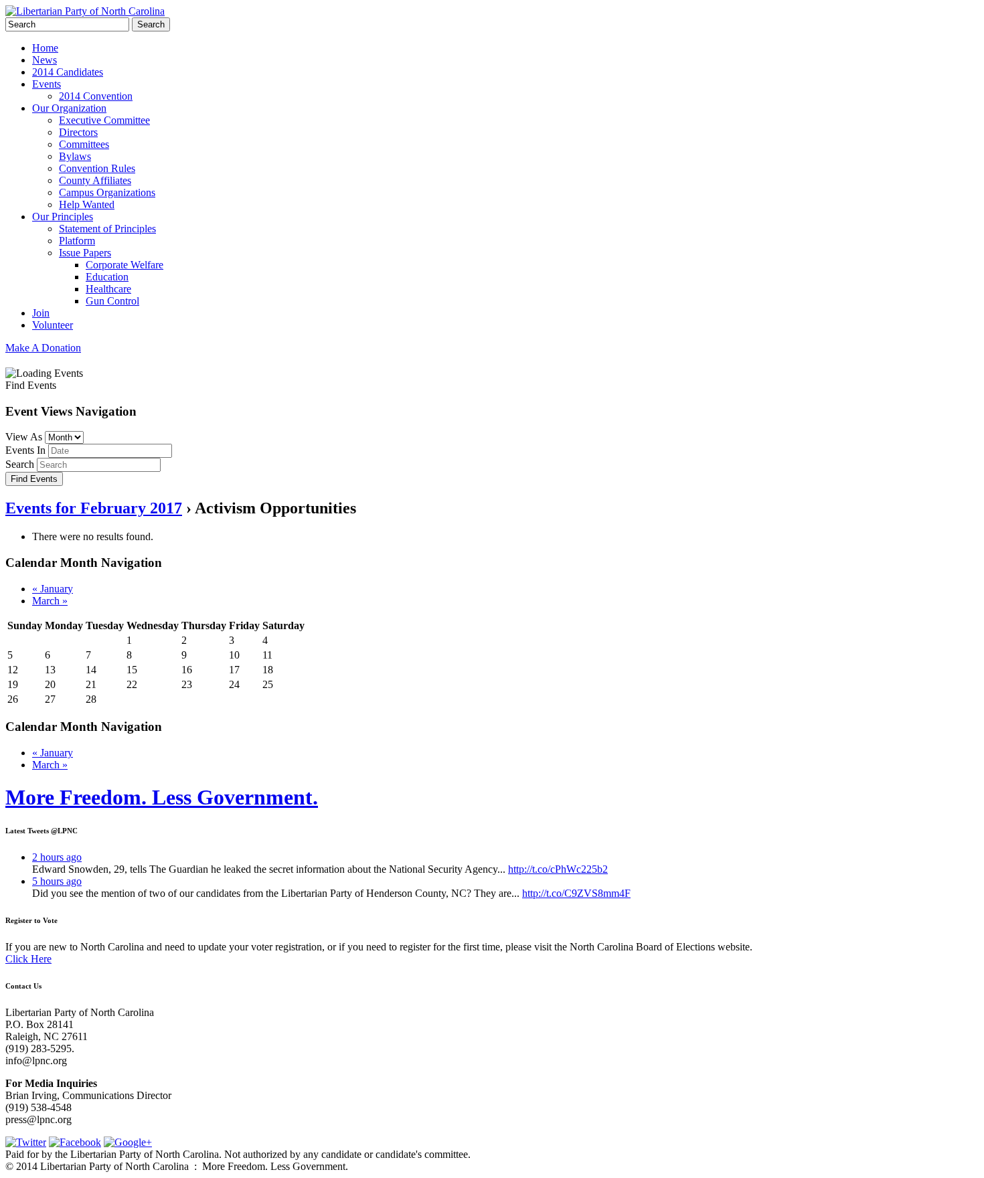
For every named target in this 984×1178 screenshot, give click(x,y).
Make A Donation (43, 347)
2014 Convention (96, 96)
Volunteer (52, 325)
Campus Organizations (107, 192)
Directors (78, 132)
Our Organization (69, 108)
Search (19, 464)
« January (52, 588)
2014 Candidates (67, 72)
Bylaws (75, 156)
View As (23, 436)
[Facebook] (75, 1142)
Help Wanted (86, 204)
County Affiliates (95, 180)
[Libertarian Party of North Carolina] (85, 11)
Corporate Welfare (124, 264)
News (44, 60)
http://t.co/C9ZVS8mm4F (576, 893)
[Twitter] (25, 1142)
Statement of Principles (107, 228)
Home (45, 48)
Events (46, 84)
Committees (84, 144)
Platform (77, 240)
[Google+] (128, 1142)
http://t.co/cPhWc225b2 (558, 869)
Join (41, 313)
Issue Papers (85, 252)
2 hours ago (57, 857)
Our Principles (62, 216)
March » (50, 600)
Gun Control (112, 301)
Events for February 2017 (93, 508)
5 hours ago (57, 881)
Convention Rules (97, 168)
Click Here (28, 958)
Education (107, 276)
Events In (25, 450)
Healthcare (108, 288)
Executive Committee (104, 120)
